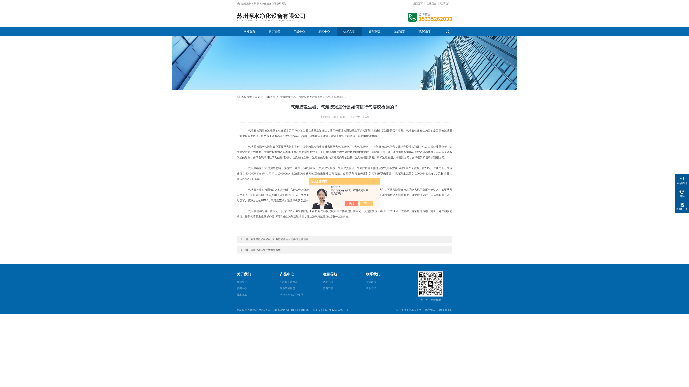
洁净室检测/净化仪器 (291, 294)
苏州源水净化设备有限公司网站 (269, 3)
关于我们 (274, 31)
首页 (257, 96)
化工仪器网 (415, 309)
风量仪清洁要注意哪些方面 (265, 250)
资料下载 (374, 31)
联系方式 (371, 288)
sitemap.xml (445, 309)
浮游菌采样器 (287, 288)
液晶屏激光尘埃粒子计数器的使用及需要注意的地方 (279, 239)
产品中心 (299, 31)
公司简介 (242, 281)
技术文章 (349, 31)
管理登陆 (430, 309)
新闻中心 (324, 31)
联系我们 (445, 3)
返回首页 (418, 3)
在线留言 (431, 3)
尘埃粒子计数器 (288, 281)
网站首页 (249, 31)
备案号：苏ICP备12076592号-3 (330, 309)
